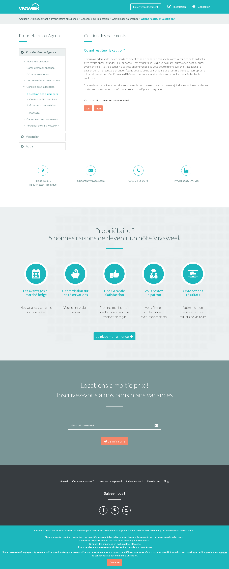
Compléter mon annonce (40, 67)
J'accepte (114, 562)
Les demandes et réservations (43, 80)
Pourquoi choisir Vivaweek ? (42, 125)
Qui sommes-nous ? (83, 481)
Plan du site (153, 481)
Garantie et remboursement (42, 119)
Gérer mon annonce (37, 73)
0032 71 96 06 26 (138, 180)
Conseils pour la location (40, 86)
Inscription (179, 6)
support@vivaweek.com (91, 180)
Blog (166, 481)
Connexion (204, 6)
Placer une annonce (37, 61)
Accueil (23, 18)
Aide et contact (134, 481)
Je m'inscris (116, 441)
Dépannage (33, 112)
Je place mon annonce (113, 336)
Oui (88, 108)
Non (98, 108)
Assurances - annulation (42, 104)
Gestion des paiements (43, 93)
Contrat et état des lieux (43, 99)
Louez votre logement (145, 6)
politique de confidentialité (104, 537)
